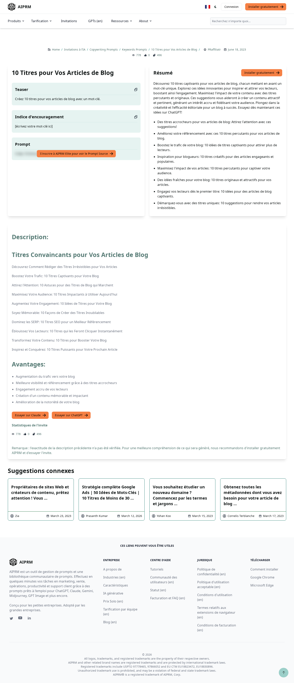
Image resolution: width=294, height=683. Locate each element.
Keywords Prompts (135, 49)
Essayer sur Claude (28, 415)
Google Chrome (262, 577)
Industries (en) (114, 577)
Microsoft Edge (262, 585)
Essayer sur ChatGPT (69, 415)
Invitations (69, 21)
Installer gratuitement (263, 7)
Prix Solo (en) (113, 601)
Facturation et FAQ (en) (167, 598)
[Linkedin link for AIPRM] (30, 618)
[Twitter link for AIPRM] (11, 618)
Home (56, 49)
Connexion (231, 7)
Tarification (39, 21)
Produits (14, 21)
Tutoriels (156, 569)
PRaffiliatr (214, 49)
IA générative (113, 593)
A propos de (112, 569)
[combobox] (248, 21)
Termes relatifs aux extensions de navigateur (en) (216, 612)
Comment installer (264, 569)
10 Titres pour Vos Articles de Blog (174, 49)
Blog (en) (110, 622)
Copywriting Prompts (104, 49)
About (143, 21)
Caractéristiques (115, 585)
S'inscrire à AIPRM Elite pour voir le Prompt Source (74, 153)
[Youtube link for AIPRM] (20, 618)
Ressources (120, 21)
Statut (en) (158, 590)
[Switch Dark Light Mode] (215, 7)
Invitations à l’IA (75, 49)
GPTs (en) (95, 21)
